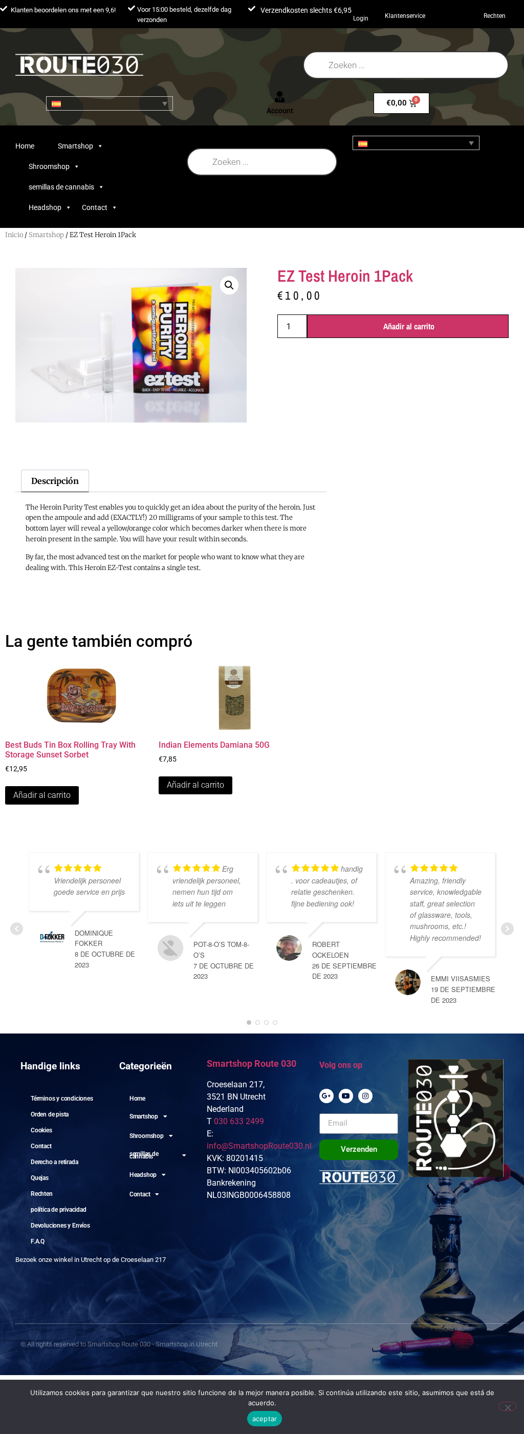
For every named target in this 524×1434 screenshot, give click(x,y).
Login (360, 18)
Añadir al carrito (408, 326)
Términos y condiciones (62, 1098)
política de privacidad (58, 1209)
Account (280, 111)
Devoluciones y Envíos (60, 1225)
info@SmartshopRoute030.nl (259, 1146)
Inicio (14, 234)
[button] (229, 285)
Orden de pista (50, 1114)
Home (24, 146)
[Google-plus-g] (326, 1096)
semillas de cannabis (61, 187)
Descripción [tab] (55, 481)
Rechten (495, 15)
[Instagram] (365, 1096)
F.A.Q (38, 1241)
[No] (507, 1406)
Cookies (41, 1130)
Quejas (40, 1178)
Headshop (45, 207)
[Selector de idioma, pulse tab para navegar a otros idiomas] (109, 103)
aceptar (264, 1419)
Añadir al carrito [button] (42, 795)
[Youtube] (346, 1096)
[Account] (280, 96)
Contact (94, 207)
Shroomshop (49, 166)
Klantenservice (405, 15)
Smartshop (75, 146)
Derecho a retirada (54, 1162)
